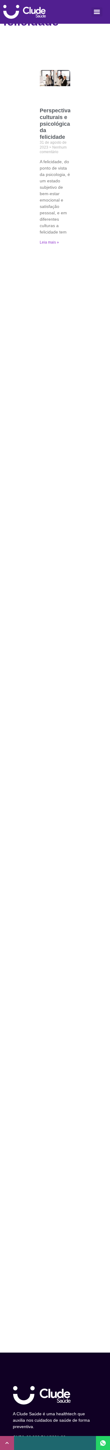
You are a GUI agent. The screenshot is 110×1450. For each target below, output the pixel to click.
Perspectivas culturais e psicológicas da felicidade (57, 123)
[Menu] (96, 11)
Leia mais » (49, 242)
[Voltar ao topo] (7, 1443)
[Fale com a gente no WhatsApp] (103, 1443)
